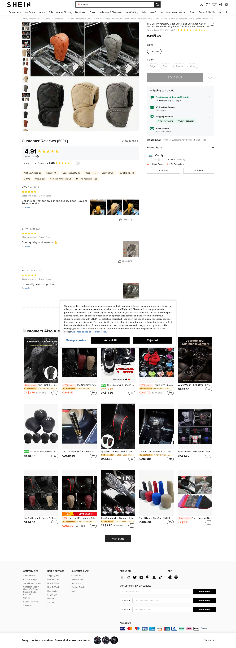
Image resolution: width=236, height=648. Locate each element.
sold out (175, 77)
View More (118, 538)
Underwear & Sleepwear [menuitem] (110, 12)
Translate (26, 207)
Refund (50, 599)
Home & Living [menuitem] (156, 12)
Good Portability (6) (71, 173)
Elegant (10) (51, 173)
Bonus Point (76, 583)
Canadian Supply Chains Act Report (31, 588)
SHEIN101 (28, 606)
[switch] (77, 163)
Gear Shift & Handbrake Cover (78, 19)
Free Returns (53, 579)
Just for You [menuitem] (30, 12)
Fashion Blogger (30, 579)
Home (24, 19)
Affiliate (50, 602)
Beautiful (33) (108, 173)
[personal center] (201, 4)
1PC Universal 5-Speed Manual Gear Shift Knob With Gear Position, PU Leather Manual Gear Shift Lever (118, 385)
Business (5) (90, 173)
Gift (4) (27, 179)
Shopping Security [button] (164, 116)
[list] (142, 577)
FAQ (73, 591)
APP (170, 571)
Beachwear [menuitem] (80, 12)
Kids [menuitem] (144, 12)
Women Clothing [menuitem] (64, 12)
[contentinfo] (168, 629)
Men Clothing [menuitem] (132, 12)
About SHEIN (29, 576)
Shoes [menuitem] (192, 12)
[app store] (170, 579)
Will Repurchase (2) (32, 173)
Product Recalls (78, 587)
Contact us (76, 576)
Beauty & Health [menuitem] (207, 12)
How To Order (53, 583)
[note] (79, 514)
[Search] (157, 4)
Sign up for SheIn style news (135, 586)
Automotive (34, 19)
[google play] (176, 579)
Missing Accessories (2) (86, 179)
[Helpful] (120, 220)
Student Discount (30, 602)
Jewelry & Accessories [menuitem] (176, 12)
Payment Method (78, 579)
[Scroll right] (227, 12)
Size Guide (52, 591)
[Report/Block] (137, 220)
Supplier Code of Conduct (30, 593)
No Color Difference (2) (60, 179)
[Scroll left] (223, 12)
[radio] (154, 51)
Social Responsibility (32, 583)
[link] (207, 4)
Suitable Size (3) (127, 173)
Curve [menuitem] (92, 12)
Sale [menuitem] (51, 12)
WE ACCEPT (125, 623)
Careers (26, 598)
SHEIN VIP (52, 595)
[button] (221, 4)
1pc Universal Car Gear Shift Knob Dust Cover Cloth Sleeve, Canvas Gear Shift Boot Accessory (195, 518)
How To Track (53, 587)
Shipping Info (53, 576)
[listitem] (40, 368)
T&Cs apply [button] (161, 110)
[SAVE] (210, 77)
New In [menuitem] (42, 12)
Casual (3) (40, 179)
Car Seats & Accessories (52, 19)
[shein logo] (19, 4)
